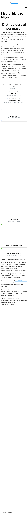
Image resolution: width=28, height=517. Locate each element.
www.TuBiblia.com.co (21, 281)
